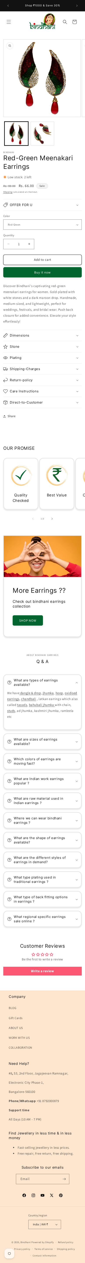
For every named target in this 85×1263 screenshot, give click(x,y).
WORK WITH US (19, 1038)
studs (11, 711)
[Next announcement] (77, 6)
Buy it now (42, 272)
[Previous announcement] (8, 6)
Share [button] (12, 416)
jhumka (48, 693)
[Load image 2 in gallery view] (42, 134)
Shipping (7, 192)
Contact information (44, 1255)
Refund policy (65, 1242)
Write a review (42, 971)
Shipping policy (66, 1249)
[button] (9, 22)
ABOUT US (16, 1028)
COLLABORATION (20, 1048)
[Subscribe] (64, 1179)
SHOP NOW (27, 620)
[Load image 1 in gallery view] (16, 134)
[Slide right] (52, 519)
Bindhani (25, 1242)
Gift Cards (16, 1018)
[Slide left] (33, 519)
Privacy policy (22, 1249)
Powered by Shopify (42, 1242)
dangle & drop (30, 693)
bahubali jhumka (42, 705)
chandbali (28, 699)
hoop (59, 693)
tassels (22, 705)
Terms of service (43, 1249)
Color (6, 216)
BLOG (12, 1008)
